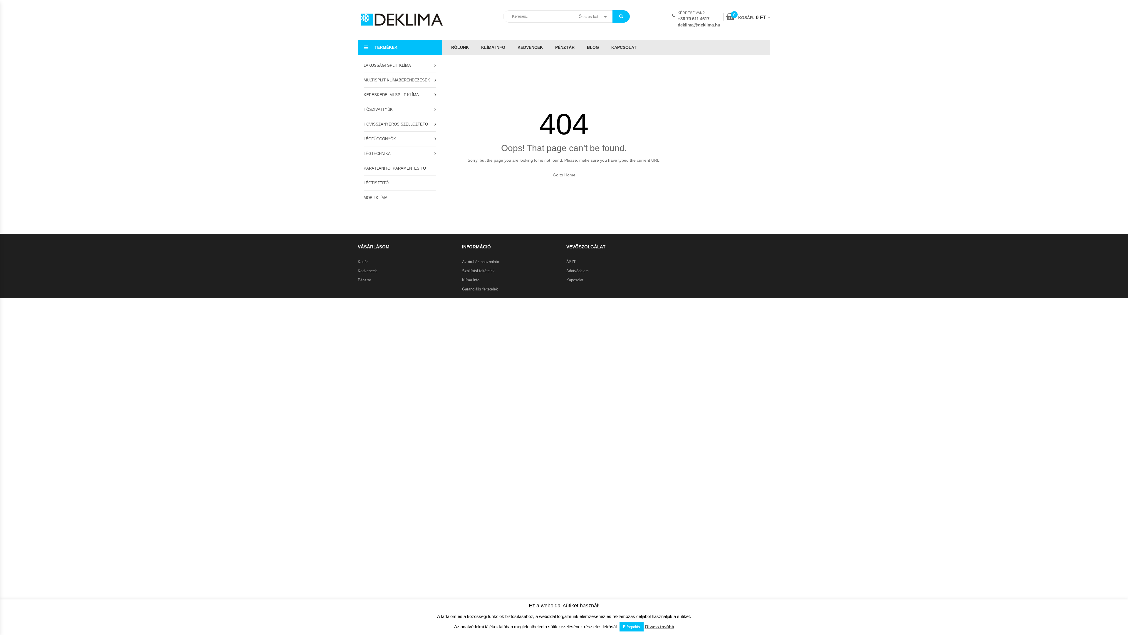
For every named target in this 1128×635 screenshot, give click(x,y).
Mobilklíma (375, 197)
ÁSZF (571, 262)
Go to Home (564, 175)
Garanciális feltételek (480, 289)
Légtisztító (376, 183)
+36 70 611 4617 (693, 18)
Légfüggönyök (380, 139)
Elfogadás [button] (631, 627)
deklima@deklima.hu (699, 24)
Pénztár (565, 47)
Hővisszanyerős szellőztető (396, 124)
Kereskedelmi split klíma (391, 95)
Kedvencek (530, 47)
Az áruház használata (480, 262)
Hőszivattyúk (378, 109)
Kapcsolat (624, 47)
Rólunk (460, 47)
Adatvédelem (577, 271)
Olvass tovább (659, 626)
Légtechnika (377, 153)
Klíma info (493, 47)
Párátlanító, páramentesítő (395, 168)
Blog (593, 47)
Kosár (363, 262)
